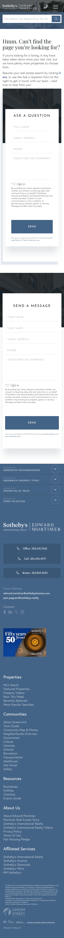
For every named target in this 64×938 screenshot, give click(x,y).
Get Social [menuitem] (10, 765)
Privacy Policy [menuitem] (12, 831)
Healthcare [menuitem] (10, 761)
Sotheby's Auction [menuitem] (15, 861)
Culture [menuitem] (8, 742)
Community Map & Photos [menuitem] (20, 730)
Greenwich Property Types (21, 480)
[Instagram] (22, 612)
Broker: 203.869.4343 (35, 573)
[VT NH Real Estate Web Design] (32, 912)
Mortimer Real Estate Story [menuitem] (21, 820)
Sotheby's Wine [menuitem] (13, 868)
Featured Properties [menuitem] (16, 689)
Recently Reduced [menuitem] (15, 701)
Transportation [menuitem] (13, 757)
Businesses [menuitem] (10, 786)
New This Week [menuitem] (13, 697)
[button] (56, 19)
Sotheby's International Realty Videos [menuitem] (28, 827)
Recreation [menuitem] (10, 753)
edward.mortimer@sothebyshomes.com (26, 593)
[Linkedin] (10, 612)
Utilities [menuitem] (8, 790)
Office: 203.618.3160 (34, 548)
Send (32, 226)
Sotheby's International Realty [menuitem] (23, 824)
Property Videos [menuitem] (14, 693)
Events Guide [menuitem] (12, 798)
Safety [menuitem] (7, 769)
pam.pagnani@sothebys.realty (21, 598)
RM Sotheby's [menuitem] (12, 872)
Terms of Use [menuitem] (12, 835)
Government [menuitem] (11, 738)
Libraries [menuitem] (9, 745)
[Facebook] (4, 612)
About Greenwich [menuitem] (15, 722)
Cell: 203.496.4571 (34, 559)
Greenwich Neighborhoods (21, 470)
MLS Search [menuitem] (11, 685)
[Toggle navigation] (55, 7)
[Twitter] (16, 612)
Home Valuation (14, 501)
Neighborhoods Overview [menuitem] (20, 734)
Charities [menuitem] (9, 794)
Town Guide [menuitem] (11, 726)
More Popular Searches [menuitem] (18, 704)
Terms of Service (29, 240)
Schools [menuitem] (8, 749)
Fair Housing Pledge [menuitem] (16, 839)
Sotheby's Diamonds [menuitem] (16, 865)
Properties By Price (16, 491)
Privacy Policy (49, 434)
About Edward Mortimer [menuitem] (19, 816)
